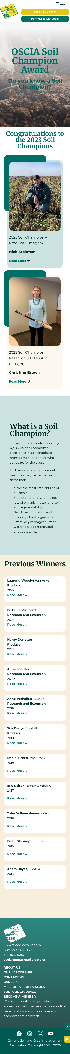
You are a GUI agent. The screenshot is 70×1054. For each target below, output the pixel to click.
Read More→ (17, 595)
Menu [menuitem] (63, 4)
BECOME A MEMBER (20, 996)
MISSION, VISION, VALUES (24, 987)
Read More (18, 260)
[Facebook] (19, 1035)
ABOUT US (12, 967)
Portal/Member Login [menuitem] (45, 19)
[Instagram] (30, 1035)
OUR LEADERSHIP (18, 972)
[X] (40, 1035)
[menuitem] (45, 12)
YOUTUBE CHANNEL (20, 992)
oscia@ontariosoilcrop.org (24, 959)
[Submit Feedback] (67, 1039)
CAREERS (11, 982)
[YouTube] (51, 1035)
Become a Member (45, 12)
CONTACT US (14, 977)
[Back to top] (67, 1026)
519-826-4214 (14, 955)
